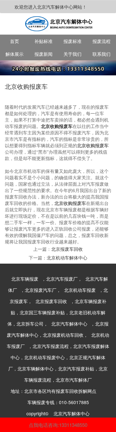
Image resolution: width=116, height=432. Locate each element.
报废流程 (101, 41)
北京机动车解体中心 (67, 257)
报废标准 (72, 41)
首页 (14, 41)
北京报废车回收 (67, 249)
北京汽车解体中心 (69, 323)
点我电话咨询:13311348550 (58, 424)
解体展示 (14, 54)
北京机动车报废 (80, 290)
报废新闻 (43, 54)
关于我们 (72, 54)
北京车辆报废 (24, 278)
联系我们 (101, 54)
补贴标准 (43, 41)
